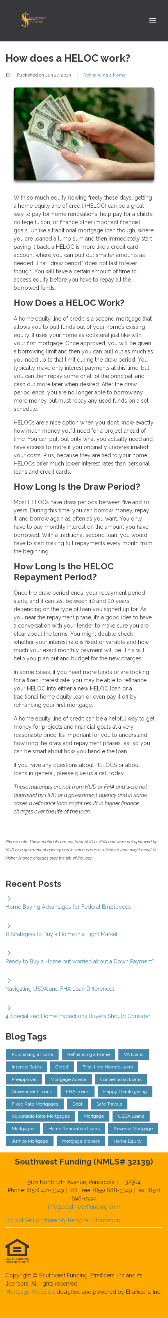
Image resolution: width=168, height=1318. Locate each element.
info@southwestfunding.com (84, 1207)
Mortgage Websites (31, 1292)
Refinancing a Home (104, 75)
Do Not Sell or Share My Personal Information (62, 1220)
